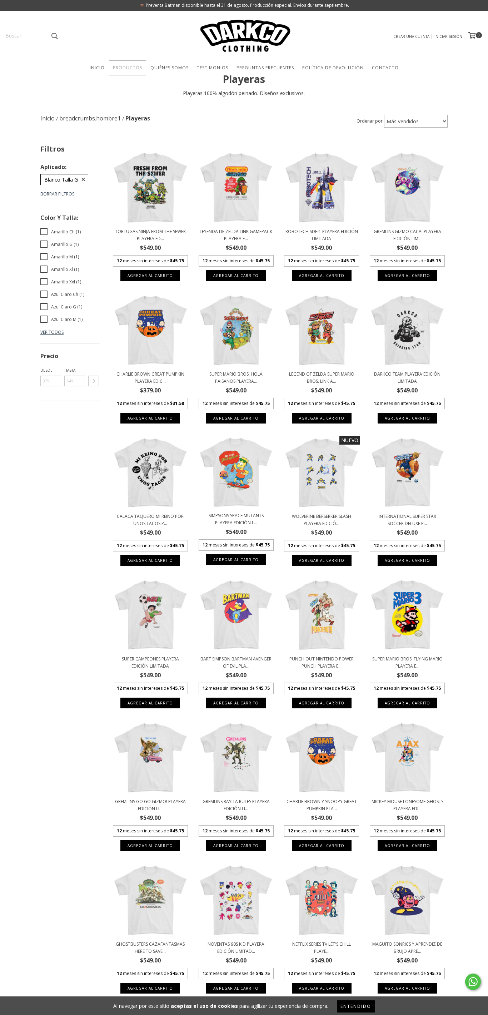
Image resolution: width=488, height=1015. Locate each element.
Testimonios (212, 68)
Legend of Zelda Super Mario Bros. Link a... (321, 377)
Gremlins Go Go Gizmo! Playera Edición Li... (150, 805)
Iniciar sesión (448, 36)
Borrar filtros (57, 194)
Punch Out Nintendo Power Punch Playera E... (321, 662)
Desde (46, 370)
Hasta (69, 370)
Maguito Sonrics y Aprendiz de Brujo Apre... (407, 947)
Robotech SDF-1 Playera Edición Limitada (321, 235)
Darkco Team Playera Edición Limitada (407, 377)
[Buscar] (54, 35)
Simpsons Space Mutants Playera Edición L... (236, 519)
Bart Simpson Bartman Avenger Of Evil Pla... (236, 662)
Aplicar (93, 381)
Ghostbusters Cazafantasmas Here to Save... (150, 947)
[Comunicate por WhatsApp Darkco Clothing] (473, 982)
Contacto (385, 68)
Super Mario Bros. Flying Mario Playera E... (407, 662)
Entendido (355, 1006)
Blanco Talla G (61, 179)
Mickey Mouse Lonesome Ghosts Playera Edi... (407, 805)
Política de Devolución (333, 68)
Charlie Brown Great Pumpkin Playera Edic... (150, 377)
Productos (127, 68)
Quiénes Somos (169, 68)
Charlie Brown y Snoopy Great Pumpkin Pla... (322, 805)
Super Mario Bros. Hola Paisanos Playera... (236, 377)
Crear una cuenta (411, 36)
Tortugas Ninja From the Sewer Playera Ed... (150, 235)
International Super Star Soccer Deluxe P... (407, 519)
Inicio (97, 68)
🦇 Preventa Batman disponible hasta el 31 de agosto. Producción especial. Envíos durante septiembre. (244, 5)
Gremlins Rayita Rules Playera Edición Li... (236, 805)
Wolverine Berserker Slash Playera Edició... (321, 519)
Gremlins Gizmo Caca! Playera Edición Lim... (407, 235)
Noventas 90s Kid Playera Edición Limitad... (236, 947)
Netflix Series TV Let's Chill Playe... (321, 947)
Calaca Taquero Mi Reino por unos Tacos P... (150, 519)
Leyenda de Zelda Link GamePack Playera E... (236, 235)
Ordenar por (370, 121)
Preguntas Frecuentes (265, 68)
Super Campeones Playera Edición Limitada (150, 662)
